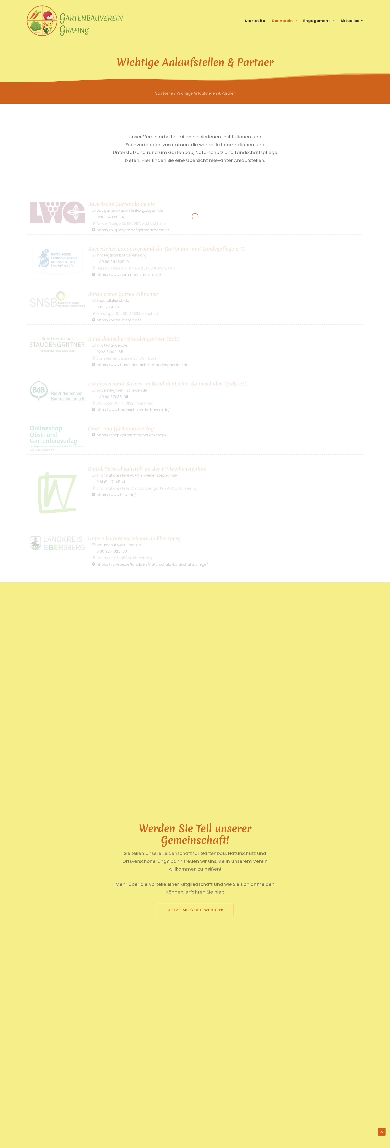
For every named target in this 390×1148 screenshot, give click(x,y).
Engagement (316, 20)
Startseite (255, 20)
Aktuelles (349, 20)
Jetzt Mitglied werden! (196, 910)
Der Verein (282, 20)
